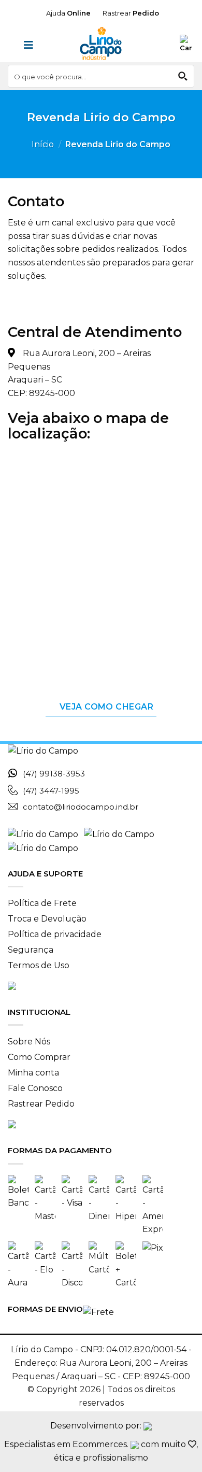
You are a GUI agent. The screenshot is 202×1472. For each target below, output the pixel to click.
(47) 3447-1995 (51, 791)
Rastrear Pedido (41, 1104)
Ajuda (68, 13)
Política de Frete (42, 903)
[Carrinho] (187, 44)
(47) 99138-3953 (54, 774)
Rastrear (130, 13)
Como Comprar (39, 1057)
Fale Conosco (35, 1088)
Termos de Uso (38, 965)
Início (43, 144)
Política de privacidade (55, 934)
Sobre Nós (29, 1041)
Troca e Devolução (47, 919)
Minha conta (33, 1073)
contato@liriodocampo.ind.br (80, 807)
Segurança (30, 950)
